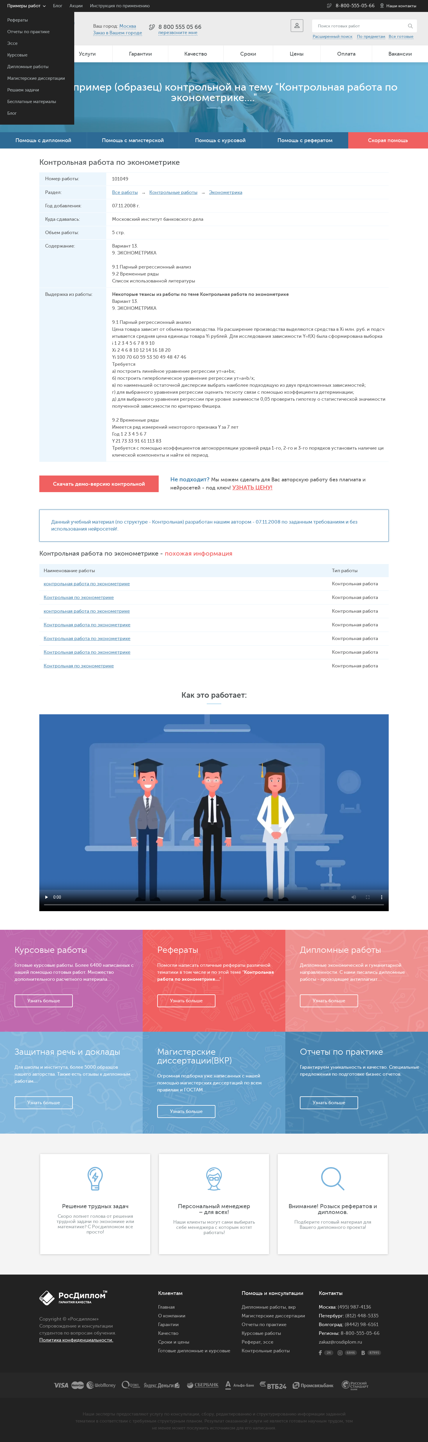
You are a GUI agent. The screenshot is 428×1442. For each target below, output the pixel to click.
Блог (12, 113)
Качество (195, 54)
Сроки (248, 54)
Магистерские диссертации (36, 78)
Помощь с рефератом (305, 140)
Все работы (125, 192)
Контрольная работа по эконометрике (87, 625)
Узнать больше (43, 1000)
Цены (297, 54)
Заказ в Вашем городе (117, 33)
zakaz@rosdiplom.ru (340, 1342)
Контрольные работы (173, 192)
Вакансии (400, 54)
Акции (76, 5)
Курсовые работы (261, 1333)
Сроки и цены (173, 1342)
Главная (166, 1307)
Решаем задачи (23, 90)
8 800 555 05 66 (179, 27)
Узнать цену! (252, 487)
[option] (95, 1204)
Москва (127, 26)
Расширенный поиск (332, 36)
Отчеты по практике (28, 31)
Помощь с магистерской (133, 140)
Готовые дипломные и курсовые (194, 1350)
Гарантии (140, 54)
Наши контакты (401, 6)
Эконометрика (225, 192)
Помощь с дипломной (43, 140)
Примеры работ (23, 5)
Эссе (12, 43)
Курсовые (17, 55)
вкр (292, 1307)
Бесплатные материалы (31, 101)
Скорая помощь (388, 140)
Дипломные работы (28, 66)
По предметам (371, 36)
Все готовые (401, 36)
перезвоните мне (177, 32)
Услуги (87, 54)
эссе (268, 1342)
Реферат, (252, 1342)
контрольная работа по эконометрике (87, 583)
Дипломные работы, (265, 1307)
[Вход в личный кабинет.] (297, 25)
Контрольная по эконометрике (79, 597)
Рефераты (17, 20)
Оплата (346, 54)
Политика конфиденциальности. (76, 1340)
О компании (171, 1316)
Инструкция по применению (120, 5)
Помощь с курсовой (220, 140)
